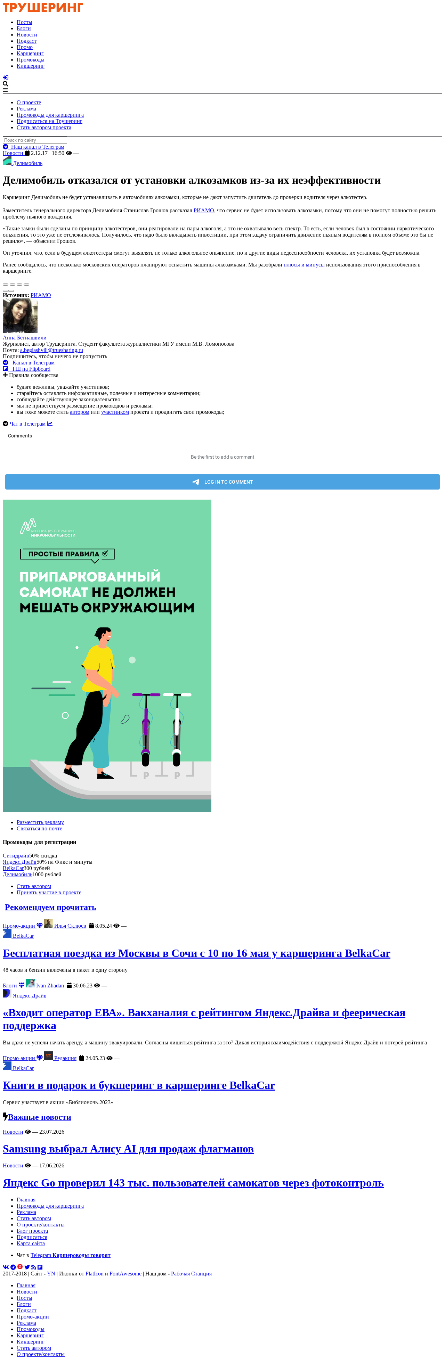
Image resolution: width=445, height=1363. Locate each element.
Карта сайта (31, 1243)
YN (51, 1273)
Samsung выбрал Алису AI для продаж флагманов (128, 1148)
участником (115, 412)
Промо (25, 47)
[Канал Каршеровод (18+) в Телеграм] (13, 1267)
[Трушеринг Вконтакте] (6, 1267)
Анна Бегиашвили (25, 337)
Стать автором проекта (44, 127)
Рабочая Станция (191, 1273)
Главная (26, 1199)
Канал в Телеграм (31, 363)
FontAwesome (125, 1273)
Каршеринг (30, 53)
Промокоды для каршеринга (50, 115)
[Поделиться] (12, 285)
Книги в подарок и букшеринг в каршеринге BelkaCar (139, 1085)
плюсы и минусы (304, 265)
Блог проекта (32, 1231)
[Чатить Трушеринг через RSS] (33, 1267)
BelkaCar (13, 868)
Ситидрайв (16, 856)
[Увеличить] (26, 285)
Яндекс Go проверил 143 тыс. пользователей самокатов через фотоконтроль (193, 1182)
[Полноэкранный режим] (19, 285)
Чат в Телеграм (28, 424)
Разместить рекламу (40, 822)
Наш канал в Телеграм (36, 147)
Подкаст (27, 41)
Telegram (71, 1255)
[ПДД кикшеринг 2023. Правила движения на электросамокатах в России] (222, 657)
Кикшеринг (30, 66)
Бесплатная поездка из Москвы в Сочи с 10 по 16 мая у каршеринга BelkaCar (196, 953)
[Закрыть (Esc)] (5, 285)
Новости (27, 35)
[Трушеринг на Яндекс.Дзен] (20, 1267)
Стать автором (34, 886)
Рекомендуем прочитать (50, 907)
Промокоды (30, 60)
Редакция (64, 1058)
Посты (24, 22)
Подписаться (32, 1237)
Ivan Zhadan (49, 985)
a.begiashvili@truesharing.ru (51, 350)
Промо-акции (20, 926)
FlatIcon (95, 1273)
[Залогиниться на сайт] (5, 78)
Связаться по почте (39, 828)
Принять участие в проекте (49, 892)
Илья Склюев (69, 926)
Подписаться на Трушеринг (49, 121)
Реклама (26, 109)
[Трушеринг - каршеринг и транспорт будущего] (43, 10)
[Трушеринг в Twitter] (27, 1267)
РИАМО (204, 210)
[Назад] (5, 291)
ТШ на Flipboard (29, 369)
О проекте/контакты (41, 1224)
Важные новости (39, 1117)
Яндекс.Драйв (20, 862)
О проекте (29, 102)
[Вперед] (11, 291)
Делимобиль (17, 874)
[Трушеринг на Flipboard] (40, 1267)
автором (79, 412)
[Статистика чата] (49, 424)
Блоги (24, 28)
